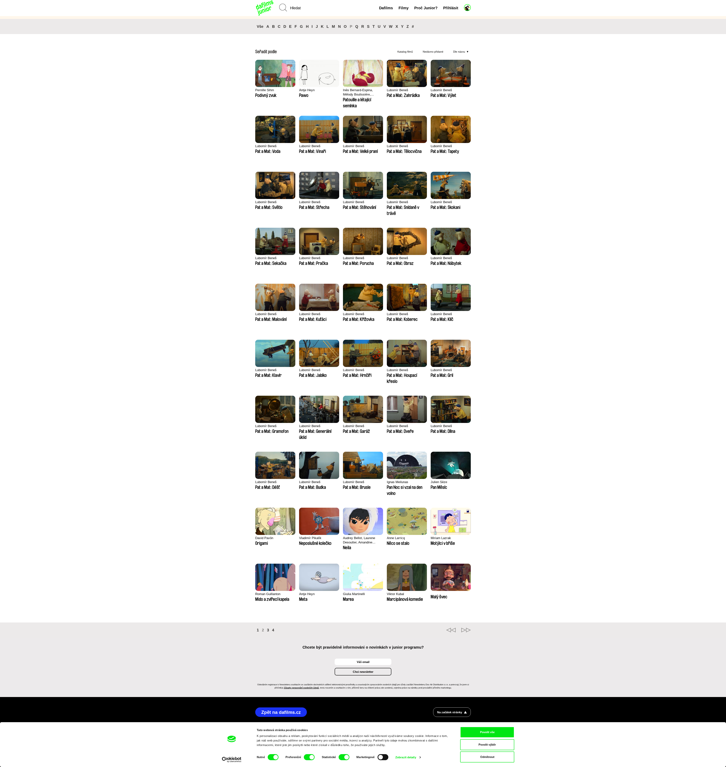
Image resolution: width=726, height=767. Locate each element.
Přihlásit (450, 8)
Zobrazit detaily (405, 757)
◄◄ (451, 630)
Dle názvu (459, 51)
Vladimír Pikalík (310, 538)
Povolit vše (487, 732)
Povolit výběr (487, 744)
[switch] (309, 757)
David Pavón (264, 538)
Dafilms (386, 8)
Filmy (404, 8)
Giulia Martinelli (354, 594)
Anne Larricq (396, 538)
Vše (260, 26)
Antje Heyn (307, 90)
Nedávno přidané (433, 51)
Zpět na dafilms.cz (281, 712)
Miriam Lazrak (441, 538)
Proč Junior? (425, 8)
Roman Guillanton (267, 594)
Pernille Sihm (264, 90)
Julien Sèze (439, 482)
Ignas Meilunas (397, 482)
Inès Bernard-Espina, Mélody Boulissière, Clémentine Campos (358, 92)
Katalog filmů (405, 51)
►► (466, 630)
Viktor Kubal (395, 594)
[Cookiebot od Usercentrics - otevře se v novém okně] (231, 759)
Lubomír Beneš (397, 90)
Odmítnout (487, 756)
